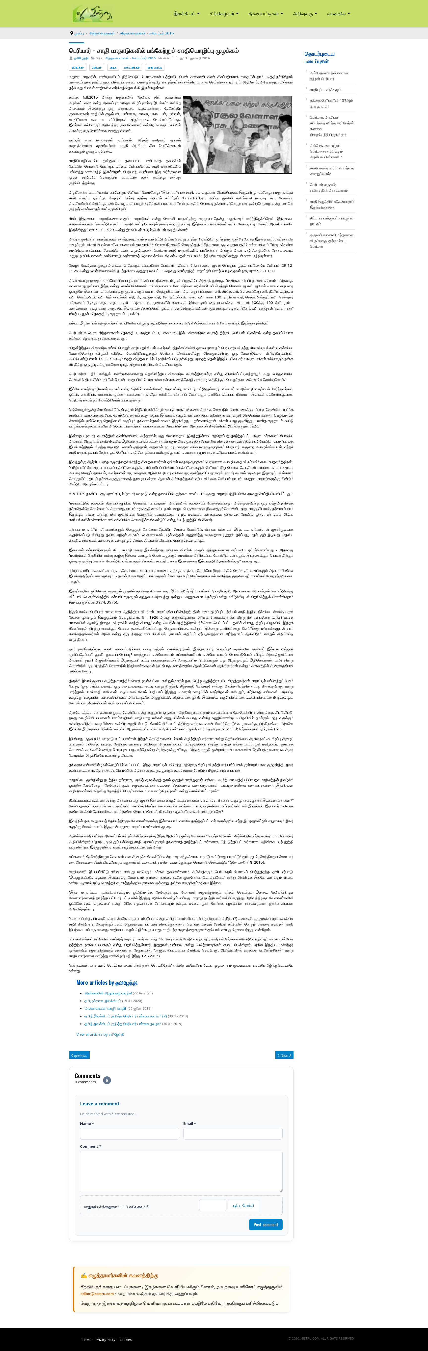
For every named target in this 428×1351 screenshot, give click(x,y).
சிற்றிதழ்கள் (222, 13)
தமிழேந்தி (81, 58)
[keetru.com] (93, 13)
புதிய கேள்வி (243, 1205)
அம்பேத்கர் (78, 67)
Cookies (126, 1339)
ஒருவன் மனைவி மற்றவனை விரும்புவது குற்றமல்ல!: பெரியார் (332, 240)
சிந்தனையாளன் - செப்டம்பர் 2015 (131, 58)
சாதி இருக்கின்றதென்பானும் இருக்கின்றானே (332, 204)
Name (87, 1123)
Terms (86, 1339)
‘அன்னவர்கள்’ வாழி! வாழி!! (105, 1008)
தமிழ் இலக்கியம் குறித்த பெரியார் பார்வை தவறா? (123, 1023)
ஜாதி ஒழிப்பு (155, 67)
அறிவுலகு (303, 13)
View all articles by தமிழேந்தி (100, 1034)
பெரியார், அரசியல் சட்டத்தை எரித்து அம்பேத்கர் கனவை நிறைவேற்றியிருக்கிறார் (332, 126)
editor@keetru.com (97, 1294)
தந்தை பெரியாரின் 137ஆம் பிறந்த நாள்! (331, 103)
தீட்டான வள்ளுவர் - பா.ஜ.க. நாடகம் (331, 220)
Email (189, 1123)
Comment (90, 1146)
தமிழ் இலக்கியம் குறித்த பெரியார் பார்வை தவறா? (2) (125, 1015)
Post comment (266, 1225)
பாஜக (113, 67)
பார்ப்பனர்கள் (132, 67)
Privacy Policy (105, 1339)
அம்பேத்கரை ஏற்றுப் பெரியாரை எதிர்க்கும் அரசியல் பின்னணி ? (326, 151)
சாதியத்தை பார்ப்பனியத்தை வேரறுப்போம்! (332, 170)
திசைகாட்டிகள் (264, 13)
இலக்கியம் (185, 13)
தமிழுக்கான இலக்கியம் (102, 1000)
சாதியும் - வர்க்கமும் (325, 89)
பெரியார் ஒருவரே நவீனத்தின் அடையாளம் (329, 187)
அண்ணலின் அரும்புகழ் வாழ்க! (108, 992)
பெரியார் (97, 67)
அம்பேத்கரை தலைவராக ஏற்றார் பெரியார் (329, 75)
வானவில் (336, 13)
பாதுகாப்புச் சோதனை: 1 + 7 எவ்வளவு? (116, 1206)
